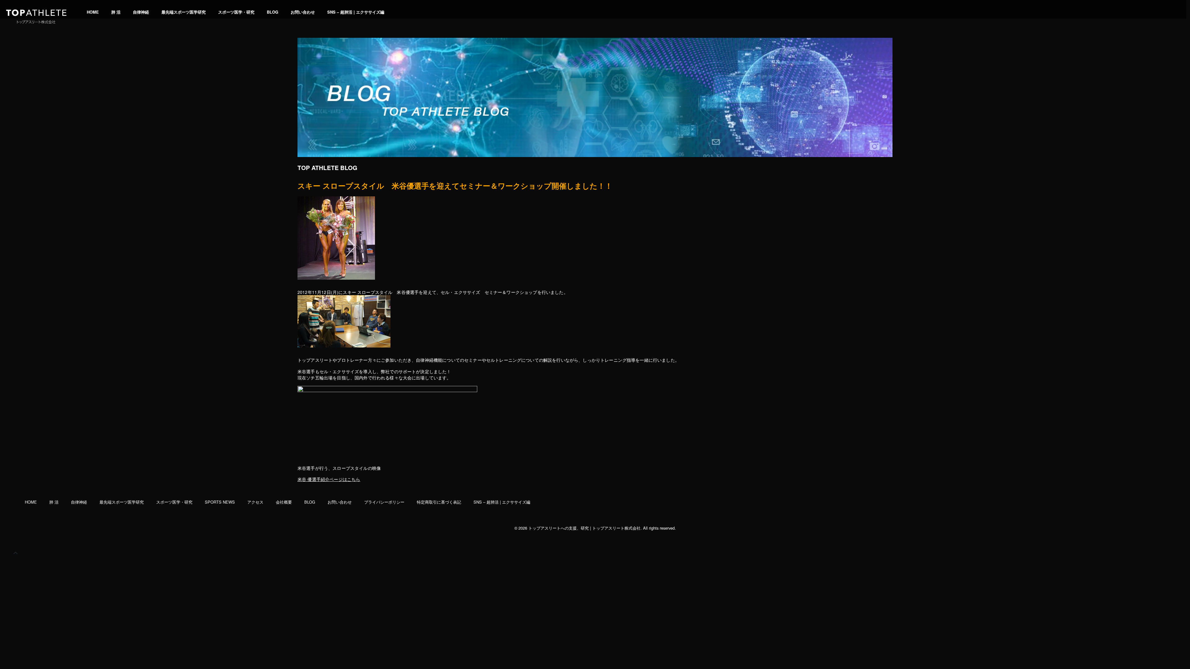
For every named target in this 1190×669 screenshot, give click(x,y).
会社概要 (284, 502)
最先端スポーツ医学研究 (183, 12)
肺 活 (116, 12)
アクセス (255, 502)
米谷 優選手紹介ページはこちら (329, 479)
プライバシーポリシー (384, 502)
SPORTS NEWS (220, 502)
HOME (93, 12)
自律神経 (141, 12)
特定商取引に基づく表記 (439, 502)
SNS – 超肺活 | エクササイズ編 (355, 12)
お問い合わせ (303, 12)
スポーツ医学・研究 (236, 12)
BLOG (272, 12)
